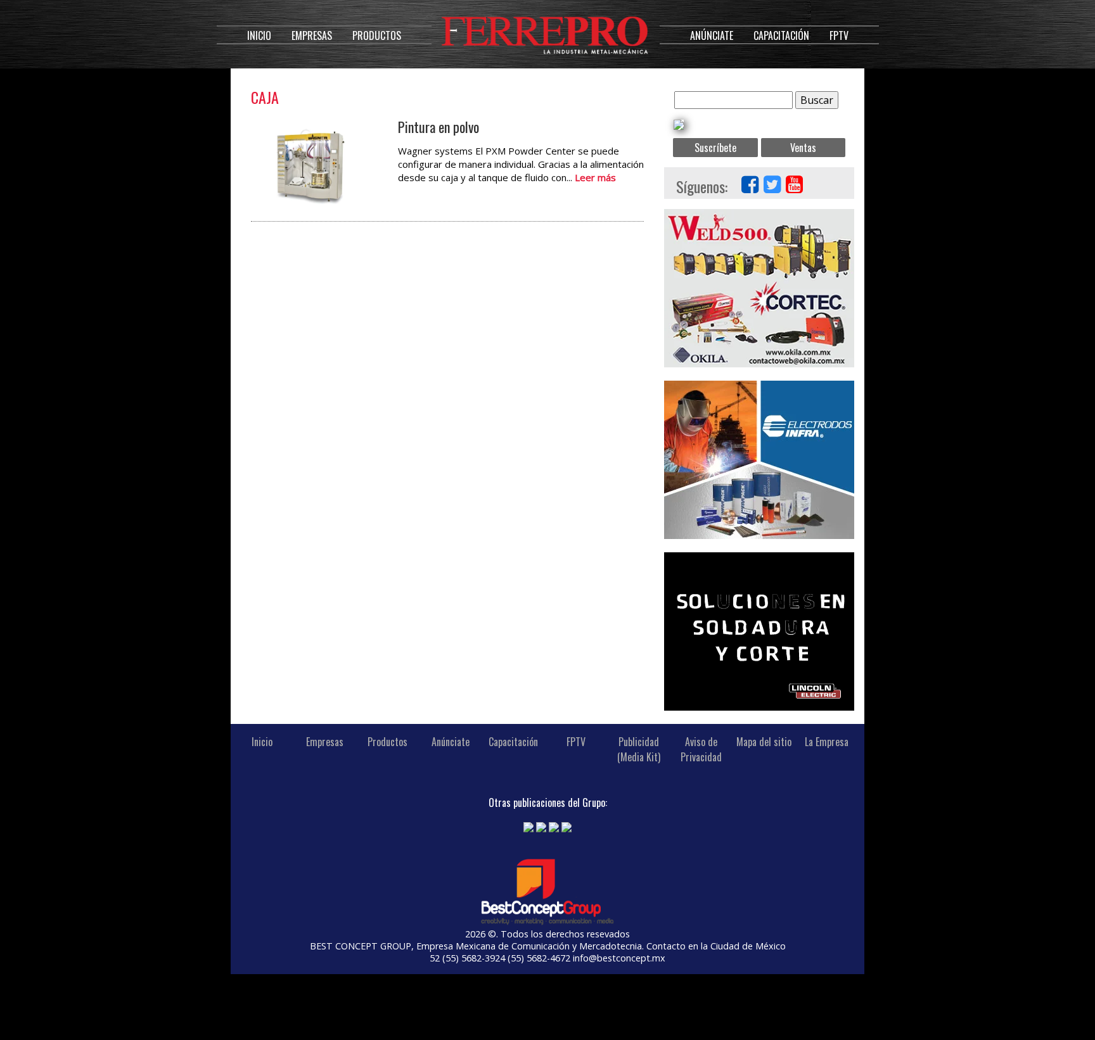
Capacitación (781, 35)
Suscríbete (715, 147)
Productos (376, 35)
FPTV (838, 35)
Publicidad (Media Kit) (638, 749)
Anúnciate (711, 35)
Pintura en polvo (438, 127)
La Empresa (826, 741)
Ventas (803, 147)
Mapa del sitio (763, 741)
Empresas (311, 35)
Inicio (259, 35)
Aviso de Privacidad (701, 749)
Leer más (595, 177)
